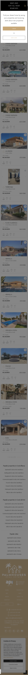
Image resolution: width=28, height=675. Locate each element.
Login (14, 28)
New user (14, 38)
